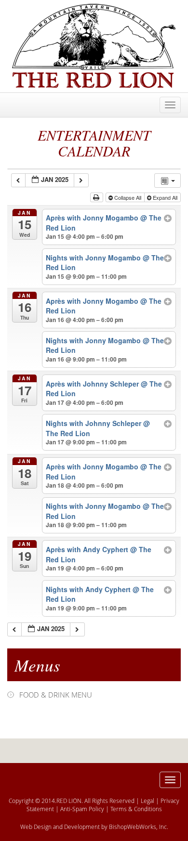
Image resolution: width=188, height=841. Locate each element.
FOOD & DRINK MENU (55, 694)
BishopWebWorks (132, 826)
